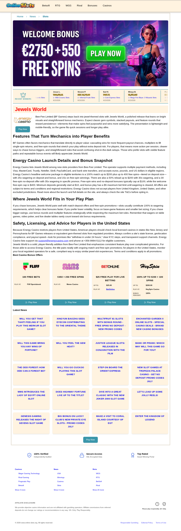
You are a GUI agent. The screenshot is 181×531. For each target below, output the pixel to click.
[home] (20, 9)
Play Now (22, 129)
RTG (57, 5)
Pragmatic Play (24, 481)
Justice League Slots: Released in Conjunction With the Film (110, 348)
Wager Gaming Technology (29, 473)
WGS (68, 5)
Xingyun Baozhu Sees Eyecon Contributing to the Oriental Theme (71, 322)
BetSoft (99, 481)
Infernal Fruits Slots (82, 98)
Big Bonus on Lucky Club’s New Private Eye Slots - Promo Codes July (70, 421)
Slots (59, 485)
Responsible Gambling (129, 523)
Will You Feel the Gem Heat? (70, 345)
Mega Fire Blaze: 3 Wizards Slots (138, 98)
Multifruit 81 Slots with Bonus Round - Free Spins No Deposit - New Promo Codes (110, 323)
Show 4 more (59, 490)
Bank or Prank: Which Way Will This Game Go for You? (149, 346)
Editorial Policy (147, 523)
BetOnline (110, 289)
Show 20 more (98, 490)
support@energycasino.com (53, 240)
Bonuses (92, 5)
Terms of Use (161, 523)
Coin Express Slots (107, 98)
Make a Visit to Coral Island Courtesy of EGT (110, 419)
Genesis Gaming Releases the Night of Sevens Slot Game (31, 419)
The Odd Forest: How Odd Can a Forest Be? (31, 369)
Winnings (60, 477)
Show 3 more (20, 490)
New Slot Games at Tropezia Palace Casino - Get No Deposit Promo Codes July (150, 374)
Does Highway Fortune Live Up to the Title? (71, 394)
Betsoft (46, 5)
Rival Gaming (23, 477)
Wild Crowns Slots (57, 98)
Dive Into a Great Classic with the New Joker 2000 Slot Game (110, 395)
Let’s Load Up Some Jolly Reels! (149, 394)
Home (20, 16)
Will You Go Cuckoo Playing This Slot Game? (70, 371)
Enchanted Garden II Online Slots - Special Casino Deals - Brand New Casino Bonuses (150, 323)
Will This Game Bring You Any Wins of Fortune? (31, 346)
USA (59, 473)
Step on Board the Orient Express (110, 369)
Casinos (107, 5)
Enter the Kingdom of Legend (149, 418)
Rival (79, 5)
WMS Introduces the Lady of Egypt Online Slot (31, 395)
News (33, 16)
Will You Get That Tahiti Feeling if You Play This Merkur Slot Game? (31, 323)
